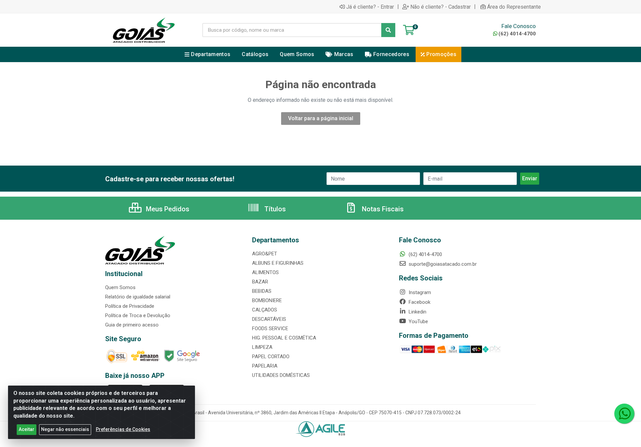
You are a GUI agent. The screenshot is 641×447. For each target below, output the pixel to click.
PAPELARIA (264, 366)
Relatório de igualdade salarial (137, 297)
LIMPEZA (262, 347)
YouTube (417, 321)
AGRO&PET (264, 254)
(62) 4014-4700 (517, 34)
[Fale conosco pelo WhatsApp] (624, 414)
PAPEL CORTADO (270, 357)
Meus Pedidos (166, 209)
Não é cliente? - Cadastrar (440, 6)
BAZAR (260, 282)
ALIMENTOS (265, 272)
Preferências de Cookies (123, 429)
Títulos (274, 209)
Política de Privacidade (129, 306)
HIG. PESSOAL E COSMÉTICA (284, 338)
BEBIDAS (261, 291)
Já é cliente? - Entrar (370, 6)
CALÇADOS (264, 310)
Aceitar (26, 429)
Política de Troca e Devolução (137, 315)
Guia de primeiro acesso (132, 325)
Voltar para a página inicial (320, 118)
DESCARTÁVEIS (269, 319)
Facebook (418, 302)
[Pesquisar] (388, 30)
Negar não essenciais (65, 429)
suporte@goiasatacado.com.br (442, 264)
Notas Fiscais (382, 209)
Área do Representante (514, 6)
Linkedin (416, 312)
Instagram (419, 292)
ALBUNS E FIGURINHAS (277, 263)
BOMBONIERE (267, 300)
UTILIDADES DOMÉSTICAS (281, 375)
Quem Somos (120, 287)
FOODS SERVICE (270, 328)
